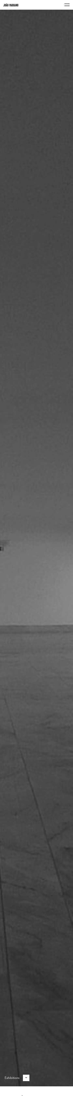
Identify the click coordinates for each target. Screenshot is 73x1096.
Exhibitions (12, 1078)
